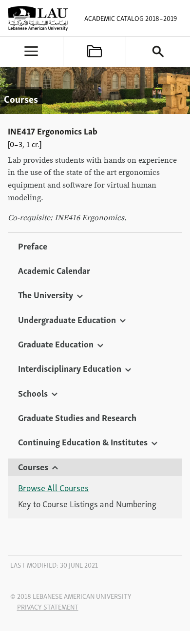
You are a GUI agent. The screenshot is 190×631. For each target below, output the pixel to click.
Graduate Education (56, 343)
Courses (33, 466)
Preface (32, 245)
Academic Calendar (54, 270)
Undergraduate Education (67, 319)
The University (45, 294)
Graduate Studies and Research (77, 417)
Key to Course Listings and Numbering (87, 503)
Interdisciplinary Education (69, 368)
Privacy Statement (47, 606)
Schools (33, 393)
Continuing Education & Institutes (83, 441)
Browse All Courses (53, 487)
